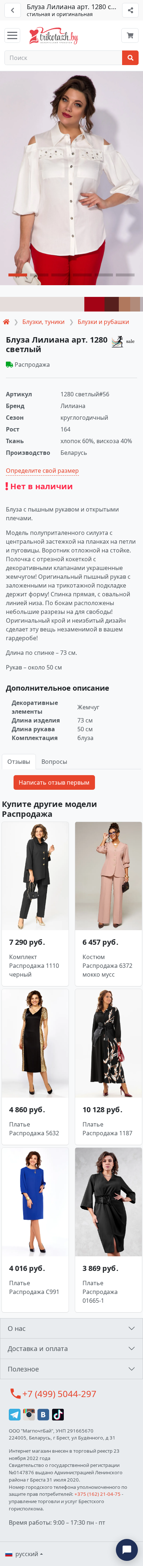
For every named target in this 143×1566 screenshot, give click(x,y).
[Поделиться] (130, 10)
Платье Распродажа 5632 (34, 1128)
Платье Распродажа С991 (34, 1287)
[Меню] (12, 35)
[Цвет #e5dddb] (42, 304)
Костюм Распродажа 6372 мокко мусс (107, 965)
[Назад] (12, 10)
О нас (17, 1328)
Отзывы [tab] (18, 762)
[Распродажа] (124, 341)
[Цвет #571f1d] (111, 304)
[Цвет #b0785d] (124, 304)
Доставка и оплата (38, 1348)
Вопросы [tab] (54, 762)
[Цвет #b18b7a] (135, 304)
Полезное (23, 1369)
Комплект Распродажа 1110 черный (34, 965)
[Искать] (130, 57)
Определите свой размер (42, 471)
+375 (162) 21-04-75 (97, 1494)
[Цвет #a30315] (94, 304)
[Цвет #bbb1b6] (141, 304)
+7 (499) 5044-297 (59, 1394)
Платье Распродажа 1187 (107, 1128)
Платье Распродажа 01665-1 (100, 1292)
